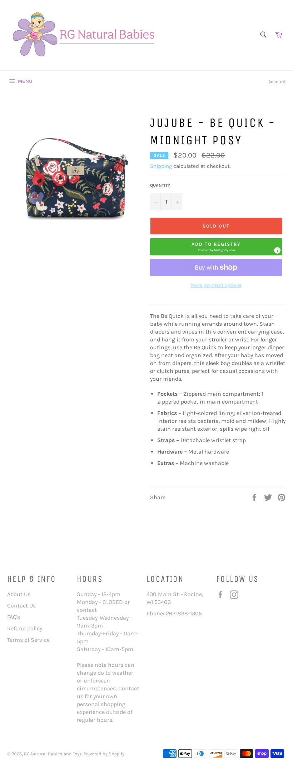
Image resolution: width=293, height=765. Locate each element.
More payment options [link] (216, 285)
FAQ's (13, 617)
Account (277, 81)
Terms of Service (28, 639)
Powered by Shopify (104, 753)
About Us (18, 594)
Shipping (161, 166)
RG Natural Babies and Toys (53, 753)
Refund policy (24, 628)
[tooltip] (277, 250)
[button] (216, 246)
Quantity (160, 185)
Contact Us (21, 605)
